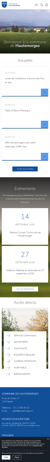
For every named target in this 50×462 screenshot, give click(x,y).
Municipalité (20, 348)
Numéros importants (25, 361)
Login (46, 5)
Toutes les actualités (25, 169)
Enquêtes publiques (24, 355)
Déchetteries (21, 342)
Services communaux (25, 336)
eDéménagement (22, 374)
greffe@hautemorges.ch (23, 411)
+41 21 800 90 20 (21, 408)
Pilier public (20, 368)
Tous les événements (25, 289)
